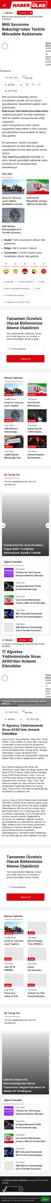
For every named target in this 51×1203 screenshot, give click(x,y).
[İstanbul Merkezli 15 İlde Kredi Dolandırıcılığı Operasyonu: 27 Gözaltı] (25, 586)
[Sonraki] (47, 525)
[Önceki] (3, 525)
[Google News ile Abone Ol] (11, 77)
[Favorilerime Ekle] (21, 84)
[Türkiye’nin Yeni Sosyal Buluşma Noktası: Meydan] (25, 572)
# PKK (37, 289)
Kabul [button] (45, 1199)
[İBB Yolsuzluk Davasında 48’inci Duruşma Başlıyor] (25, 614)
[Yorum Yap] (27, 84)
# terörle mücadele (14, 295)
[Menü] (4, 5)
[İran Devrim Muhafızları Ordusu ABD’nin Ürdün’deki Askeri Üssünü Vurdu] (38, 192)
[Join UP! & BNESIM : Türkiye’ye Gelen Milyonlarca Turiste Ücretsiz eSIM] (14, 960)
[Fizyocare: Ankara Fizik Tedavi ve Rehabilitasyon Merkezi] (14, 986)
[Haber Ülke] (29, 5)
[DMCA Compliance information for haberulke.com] (12, 1189)
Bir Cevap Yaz (12, 474)
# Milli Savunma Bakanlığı (17, 289)
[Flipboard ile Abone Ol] (27, 77)
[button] (3, 13)
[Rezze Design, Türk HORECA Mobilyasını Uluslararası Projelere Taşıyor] (37, 934)
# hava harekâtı (26, 282)
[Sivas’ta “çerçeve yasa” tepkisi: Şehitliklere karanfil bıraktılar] (13, 192)
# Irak (42, 282)
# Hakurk (8, 282)
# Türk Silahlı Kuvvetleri (17, 302)
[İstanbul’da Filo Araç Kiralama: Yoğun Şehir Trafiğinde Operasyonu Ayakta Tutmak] (25, 525)
